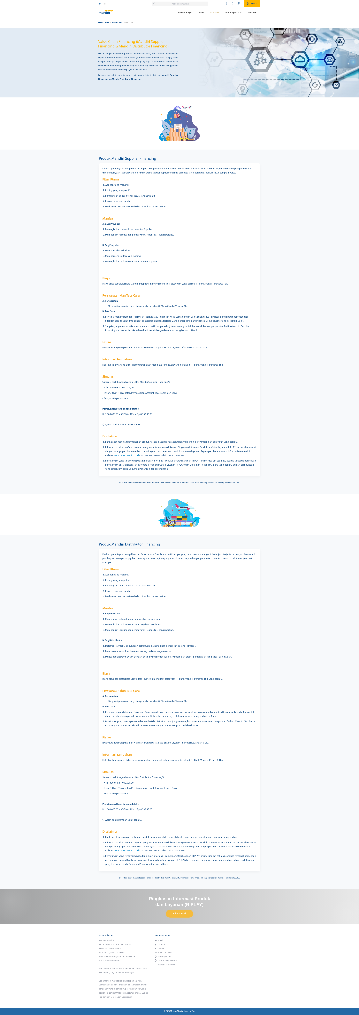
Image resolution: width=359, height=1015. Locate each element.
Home (100, 23)
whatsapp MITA (164, 953)
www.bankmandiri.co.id (126, 455)
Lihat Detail (179, 913)
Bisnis (107, 23)
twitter (160, 949)
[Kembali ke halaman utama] (106, 10)
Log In (252, 3)
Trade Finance (117, 23)
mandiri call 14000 (166, 965)
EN (104, 4)
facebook (162, 945)
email (160, 941)
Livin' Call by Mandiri (167, 961)
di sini (130, 997)
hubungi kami (164, 957)
